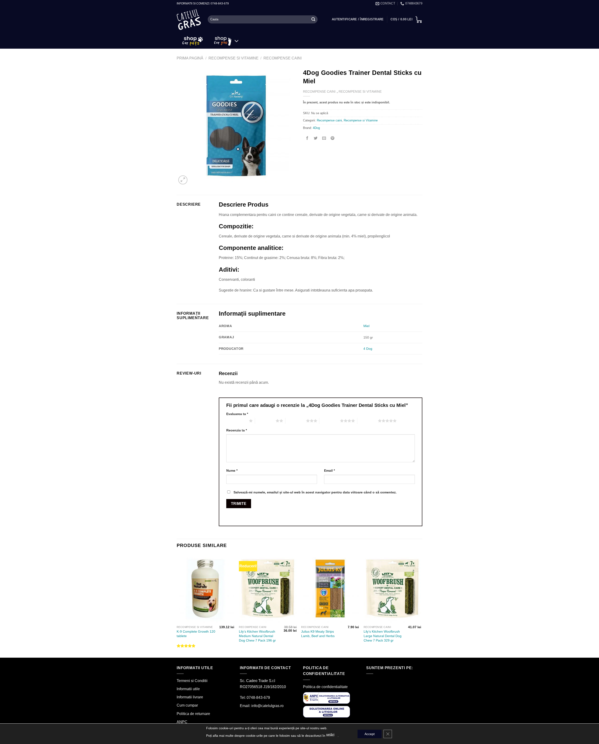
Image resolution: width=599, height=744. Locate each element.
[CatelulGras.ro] (189, 19)
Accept (370, 734)
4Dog (316, 128)
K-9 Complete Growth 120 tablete (196, 634)
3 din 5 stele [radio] (295, 421)
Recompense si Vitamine (233, 58)
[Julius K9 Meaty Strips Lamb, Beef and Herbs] (330, 588)
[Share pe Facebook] (307, 138)
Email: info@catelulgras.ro (262, 706)
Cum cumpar (187, 705)
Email (329, 470)
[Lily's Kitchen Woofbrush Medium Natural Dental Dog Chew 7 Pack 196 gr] (268, 588)
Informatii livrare (190, 697)
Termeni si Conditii (192, 681)
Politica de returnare (193, 714)
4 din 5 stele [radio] (329, 421)
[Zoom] (182, 180)
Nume (231, 470)
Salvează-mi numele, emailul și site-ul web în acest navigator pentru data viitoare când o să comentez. (315, 492)
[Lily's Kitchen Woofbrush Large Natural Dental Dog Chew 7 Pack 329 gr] (392, 588)
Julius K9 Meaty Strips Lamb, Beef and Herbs (318, 634)
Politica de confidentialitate (325, 687)
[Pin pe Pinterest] (332, 138)
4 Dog (367, 348)
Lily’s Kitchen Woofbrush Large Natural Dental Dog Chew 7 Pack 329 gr (383, 636)
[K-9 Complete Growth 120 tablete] (205, 588)
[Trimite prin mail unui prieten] (324, 138)
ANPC (182, 722)
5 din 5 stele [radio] (367, 421)
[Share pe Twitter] (316, 138)
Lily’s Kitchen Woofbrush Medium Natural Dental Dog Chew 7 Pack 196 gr (257, 636)
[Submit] (313, 19)
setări (330, 734)
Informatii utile (188, 689)
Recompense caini (282, 58)
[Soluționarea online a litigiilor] (326, 712)
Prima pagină (190, 58)
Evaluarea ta (237, 414)
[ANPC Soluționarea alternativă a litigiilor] (326, 698)
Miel (366, 326)
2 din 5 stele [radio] (265, 421)
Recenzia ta (236, 430)
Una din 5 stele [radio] (236, 421)
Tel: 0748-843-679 (255, 698)
